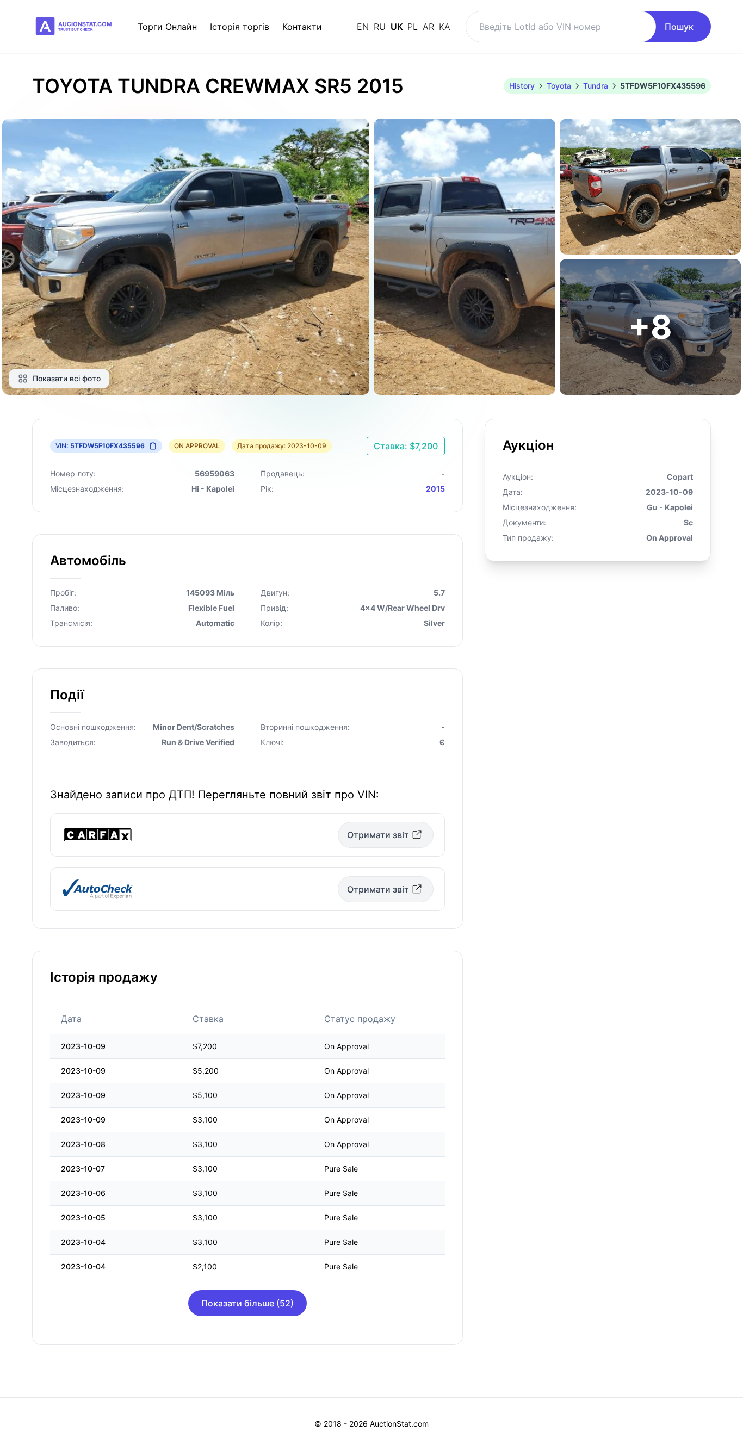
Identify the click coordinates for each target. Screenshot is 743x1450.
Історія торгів (239, 26)
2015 (435, 488)
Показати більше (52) (247, 1303)
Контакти (302, 26)
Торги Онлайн (167, 26)
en (364, 26)
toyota (559, 85)
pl (413, 26)
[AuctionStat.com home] (74, 27)
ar (430, 26)
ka (444, 26)
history (522, 85)
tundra (595, 85)
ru (381, 26)
